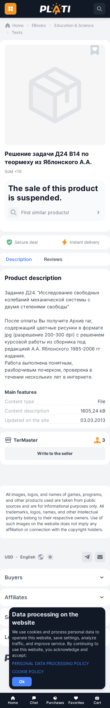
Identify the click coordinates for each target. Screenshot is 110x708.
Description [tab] (19, 259)
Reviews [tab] (53, 259)
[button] (12, 700)
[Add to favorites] (95, 50)
